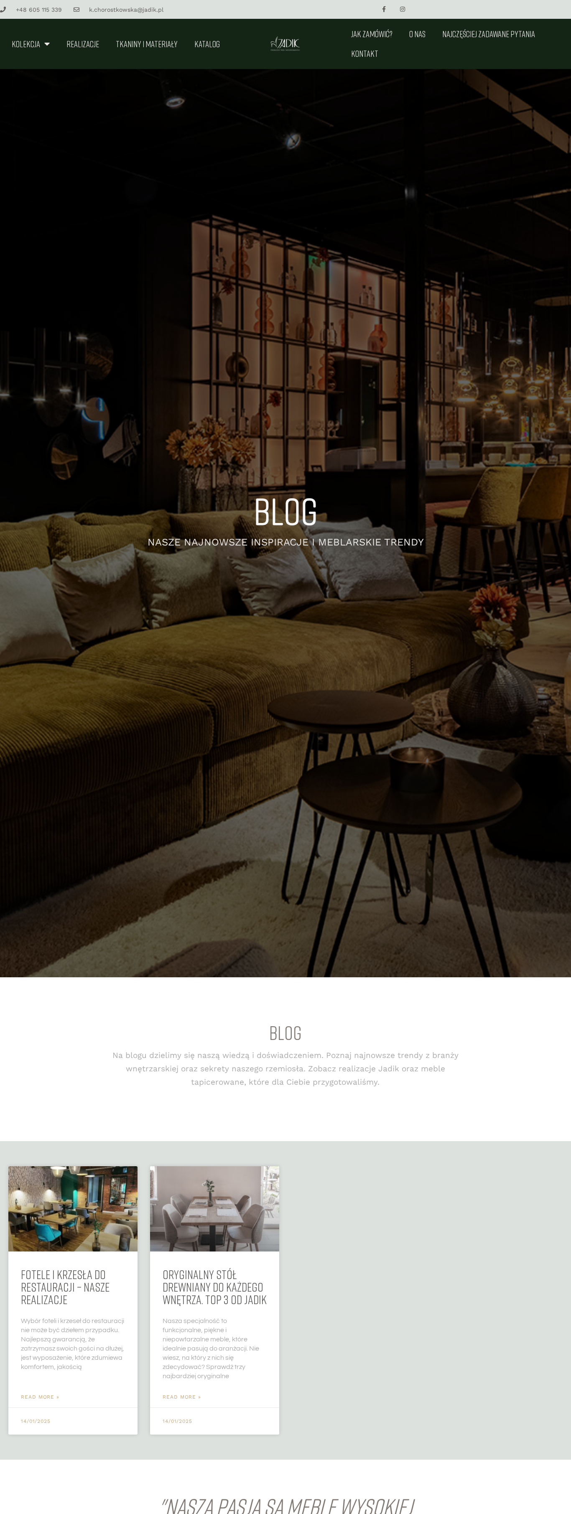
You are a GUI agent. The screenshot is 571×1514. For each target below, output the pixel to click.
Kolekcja (26, 43)
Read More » (40, 1397)
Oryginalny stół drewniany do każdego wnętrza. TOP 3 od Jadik (215, 1287)
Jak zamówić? (372, 33)
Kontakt (364, 53)
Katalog (207, 43)
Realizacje (82, 43)
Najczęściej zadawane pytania (488, 33)
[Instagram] (402, 9)
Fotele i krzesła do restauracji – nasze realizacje (65, 1287)
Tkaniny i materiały (147, 43)
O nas (417, 33)
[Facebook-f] (384, 9)
